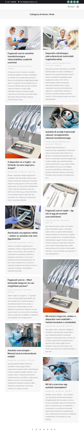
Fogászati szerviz (13, 66)
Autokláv (48, 141)
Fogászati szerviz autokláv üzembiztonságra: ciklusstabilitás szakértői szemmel (21, 58)
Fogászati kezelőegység (59, 63)
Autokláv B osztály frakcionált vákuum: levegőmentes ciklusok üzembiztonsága (60, 135)
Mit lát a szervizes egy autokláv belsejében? (56, 386)
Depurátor (48, 63)
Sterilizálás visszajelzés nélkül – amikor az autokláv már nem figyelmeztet (22, 236)
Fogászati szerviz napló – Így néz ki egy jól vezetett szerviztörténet (59, 213)
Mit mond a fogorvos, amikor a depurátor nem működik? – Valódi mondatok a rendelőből (60, 319)
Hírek (20, 66)
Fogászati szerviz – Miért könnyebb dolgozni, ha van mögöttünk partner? (21, 283)
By (27, 66)
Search (72, 7)
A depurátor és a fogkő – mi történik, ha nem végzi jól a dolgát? (21, 165)
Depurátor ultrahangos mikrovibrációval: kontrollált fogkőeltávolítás (59, 56)
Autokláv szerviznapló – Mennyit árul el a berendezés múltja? (22, 353)
